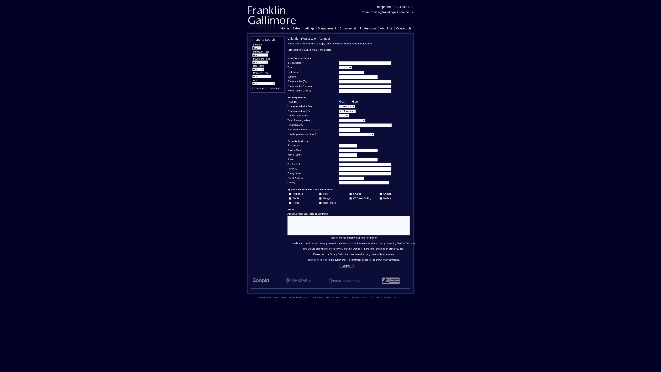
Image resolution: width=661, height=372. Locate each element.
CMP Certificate (375, 297)
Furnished (298, 194)
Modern (387, 198)
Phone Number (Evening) (299, 86)
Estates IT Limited (310, 297)
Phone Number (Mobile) (299, 90)
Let (356, 102)
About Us (386, 28)
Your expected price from (299, 106)
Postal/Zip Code (295, 178)
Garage (326, 198)
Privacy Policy (337, 254)
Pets (325, 194)
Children (387, 194)
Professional (367, 28)
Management (327, 28)
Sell (343, 102)
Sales (296, 28)
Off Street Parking (362, 198)
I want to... (292, 102)
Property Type (261, 72)
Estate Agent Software (339, 297)
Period (296, 203)
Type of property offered (299, 120)
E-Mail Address (295, 62)
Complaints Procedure (393, 297)
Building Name (294, 150)
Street (290, 159)
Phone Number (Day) (298, 81)
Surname (292, 76)
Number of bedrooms (297, 115)
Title (289, 67)
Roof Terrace (329, 203)
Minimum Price (261, 51)
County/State (294, 173)
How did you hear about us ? (301, 134)
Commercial (347, 28)
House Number (294, 154)
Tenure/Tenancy (295, 125)
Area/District (293, 164)
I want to (258, 44)
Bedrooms (258, 65)
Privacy (364, 297)
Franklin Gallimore (279, 297)
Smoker (357, 194)
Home (285, 28)
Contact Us (403, 28)
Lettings (309, 28)
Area (255, 80)
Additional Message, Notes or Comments (307, 214)
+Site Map (354, 297)
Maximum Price (261, 58)
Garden (296, 198)
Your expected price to (298, 111)
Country (291, 182)
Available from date (303, 129)
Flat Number (293, 145)
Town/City (292, 168)
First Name (293, 72)
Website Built (294, 297)
